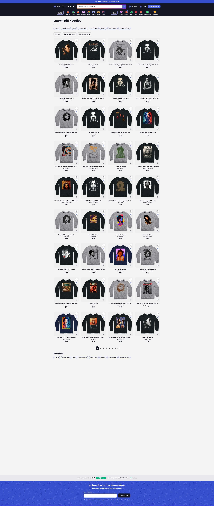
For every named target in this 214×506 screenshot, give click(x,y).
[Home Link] (68, 7)
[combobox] (100, 6)
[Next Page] (119, 348)
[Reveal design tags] (76, 60)
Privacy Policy (103, 499)
